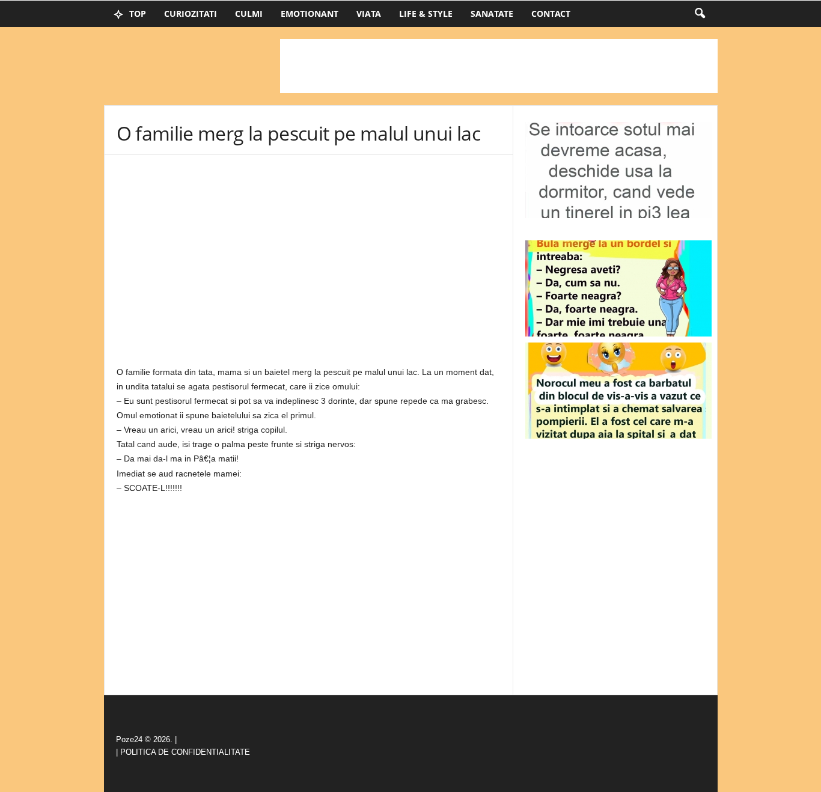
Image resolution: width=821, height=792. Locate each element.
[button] (699, 14)
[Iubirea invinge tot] (618, 391)
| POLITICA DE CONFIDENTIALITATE (183, 752)
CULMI (249, 13)
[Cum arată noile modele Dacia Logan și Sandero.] (618, 288)
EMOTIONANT (309, 13)
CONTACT (550, 13)
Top (136, 13)
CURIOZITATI (190, 13)
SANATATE (492, 13)
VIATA (368, 13)
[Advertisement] (499, 66)
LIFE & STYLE (426, 13)
